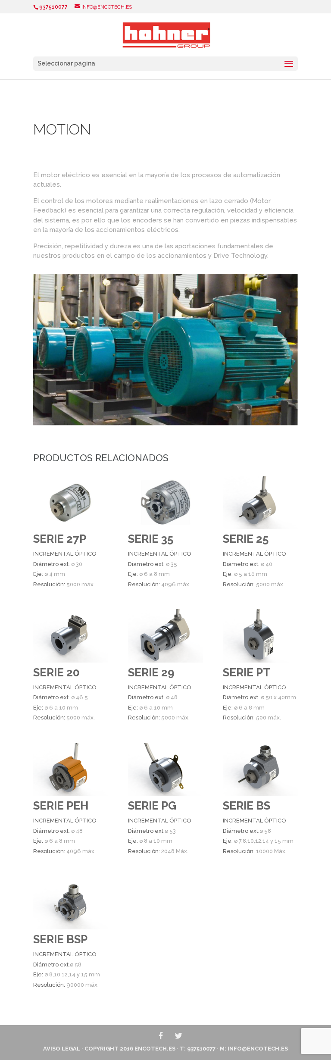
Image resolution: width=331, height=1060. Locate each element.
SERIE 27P (59, 538)
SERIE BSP (60, 939)
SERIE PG (152, 805)
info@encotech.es (258, 1048)
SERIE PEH (60, 805)
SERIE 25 (246, 538)
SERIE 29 (151, 672)
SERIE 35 (150, 538)
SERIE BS (246, 805)
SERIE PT (246, 672)
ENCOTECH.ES (154, 1048)
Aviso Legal (61, 1048)
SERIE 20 (56, 672)
